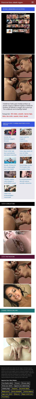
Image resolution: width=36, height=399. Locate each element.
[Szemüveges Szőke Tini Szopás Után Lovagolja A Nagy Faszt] (25, 160)
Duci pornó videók (24, 388)
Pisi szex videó (26, 383)
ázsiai (26, 116)
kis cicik (10, 116)
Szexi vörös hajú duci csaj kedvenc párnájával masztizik (10, 153)
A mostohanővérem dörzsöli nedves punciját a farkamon (26, 181)
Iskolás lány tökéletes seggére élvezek (9, 139)
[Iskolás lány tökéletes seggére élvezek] (10, 132)
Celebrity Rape (6, 388)
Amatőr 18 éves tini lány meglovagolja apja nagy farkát (10, 167)
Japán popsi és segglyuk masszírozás (24, 139)
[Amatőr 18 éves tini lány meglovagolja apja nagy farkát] (10, 160)
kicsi (21, 116)
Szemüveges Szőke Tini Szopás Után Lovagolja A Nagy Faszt (26, 168)
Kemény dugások (28, 391)
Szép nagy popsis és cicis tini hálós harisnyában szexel (26, 153)
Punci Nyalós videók (7, 383)
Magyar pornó (5, 391)
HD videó (14, 114)
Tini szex (17, 383)
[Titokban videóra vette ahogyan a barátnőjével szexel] (10, 174)
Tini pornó (14, 388)
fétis (4, 116)
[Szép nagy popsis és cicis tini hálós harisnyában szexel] (25, 146)
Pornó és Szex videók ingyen (12, 2)
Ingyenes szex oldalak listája (21, 386)
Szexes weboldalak (16, 391)
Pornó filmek (5, 397)
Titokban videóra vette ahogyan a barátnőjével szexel (10, 181)
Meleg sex (17, 394)
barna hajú (28, 114)
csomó (15, 116)
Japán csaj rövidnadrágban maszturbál (8, 195)
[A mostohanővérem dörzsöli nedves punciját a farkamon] (25, 174)
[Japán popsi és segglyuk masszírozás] (25, 132)
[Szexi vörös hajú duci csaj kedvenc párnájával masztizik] (10, 146)
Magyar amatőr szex (27, 394)
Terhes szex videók (7, 386)
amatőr (20, 114)
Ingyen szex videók (7, 394)
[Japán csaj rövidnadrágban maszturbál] (10, 188)
